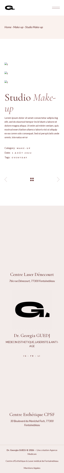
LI (39, 356)
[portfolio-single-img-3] (32, 82)
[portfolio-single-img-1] (32, 64)
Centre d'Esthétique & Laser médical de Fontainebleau (32, 461)
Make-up (24, 148)
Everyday (20, 157)
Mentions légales (32, 468)
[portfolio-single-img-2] (32, 73)
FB (32, 356)
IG (25, 356)
